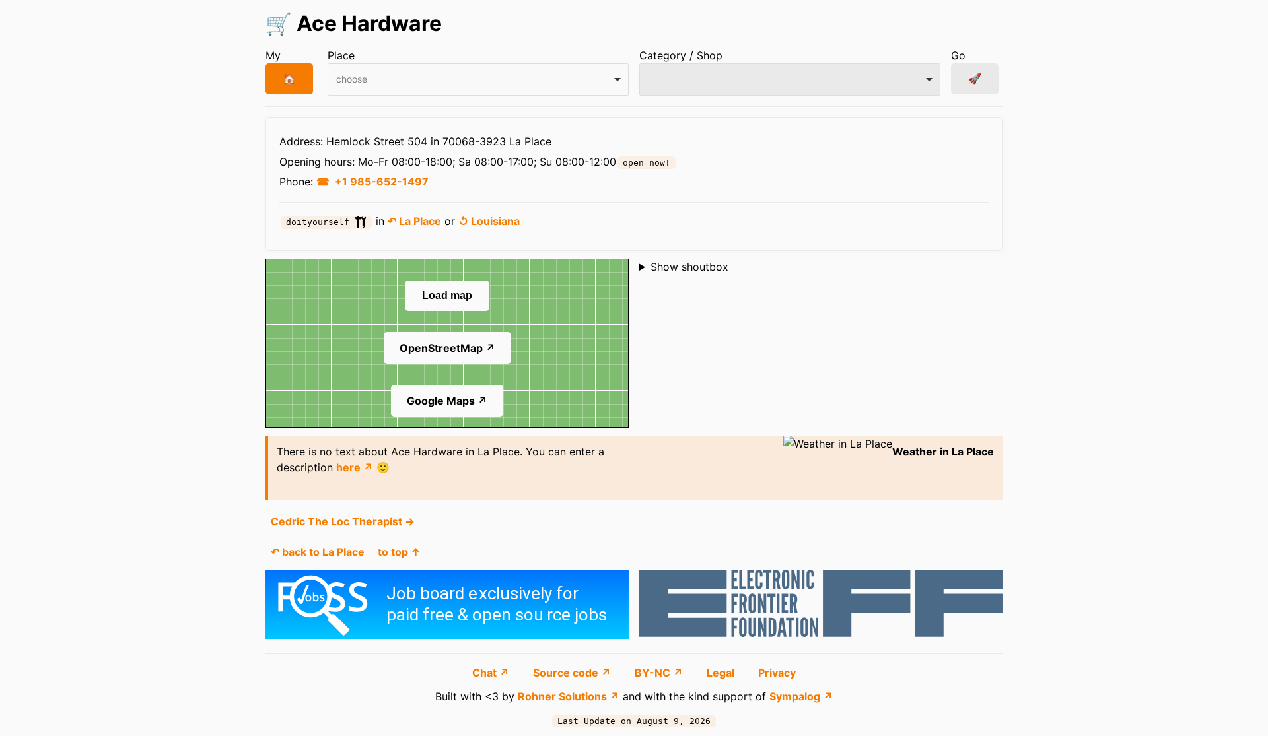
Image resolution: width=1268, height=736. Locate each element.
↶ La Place (414, 221)
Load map (447, 295)
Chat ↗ (492, 672)
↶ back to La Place (318, 551)
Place (341, 55)
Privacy (777, 672)
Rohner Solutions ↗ (568, 696)
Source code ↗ (573, 672)
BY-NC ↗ (660, 672)
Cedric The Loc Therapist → (343, 521)
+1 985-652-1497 (382, 181)
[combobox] (478, 79)
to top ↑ (399, 551)
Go (958, 55)
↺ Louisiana (489, 221)
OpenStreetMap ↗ (447, 347)
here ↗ (354, 467)
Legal (722, 672)
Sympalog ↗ (801, 696)
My (273, 55)
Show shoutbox (689, 266)
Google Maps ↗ (447, 400)
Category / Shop (680, 55)
